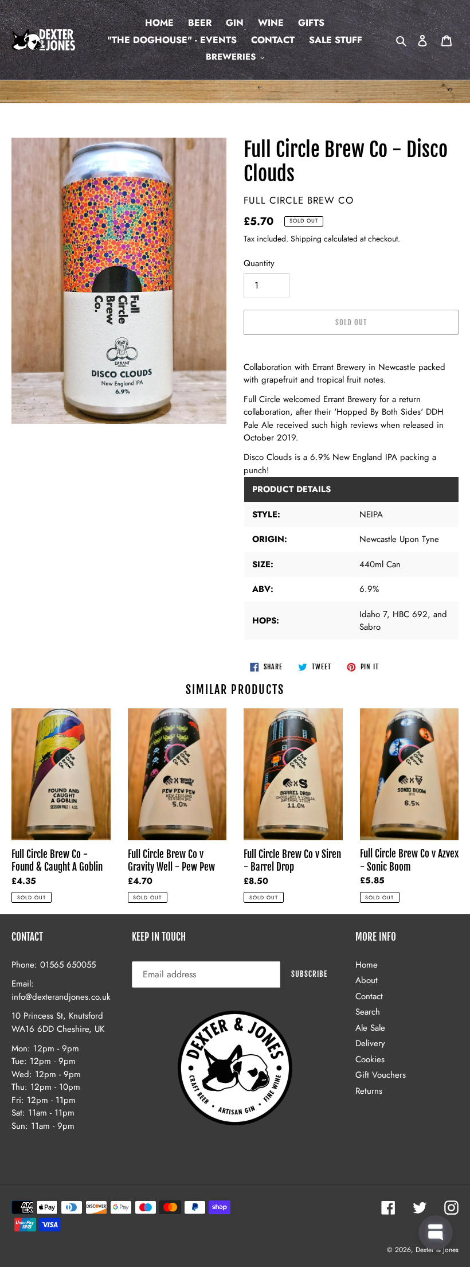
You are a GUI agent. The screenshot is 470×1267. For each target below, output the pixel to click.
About (366, 980)
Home (366, 964)
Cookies (370, 1059)
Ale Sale (370, 1028)
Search (367, 1011)
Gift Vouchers (380, 1075)
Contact (369, 996)
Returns (368, 1091)
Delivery (370, 1043)
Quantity (259, 263)
